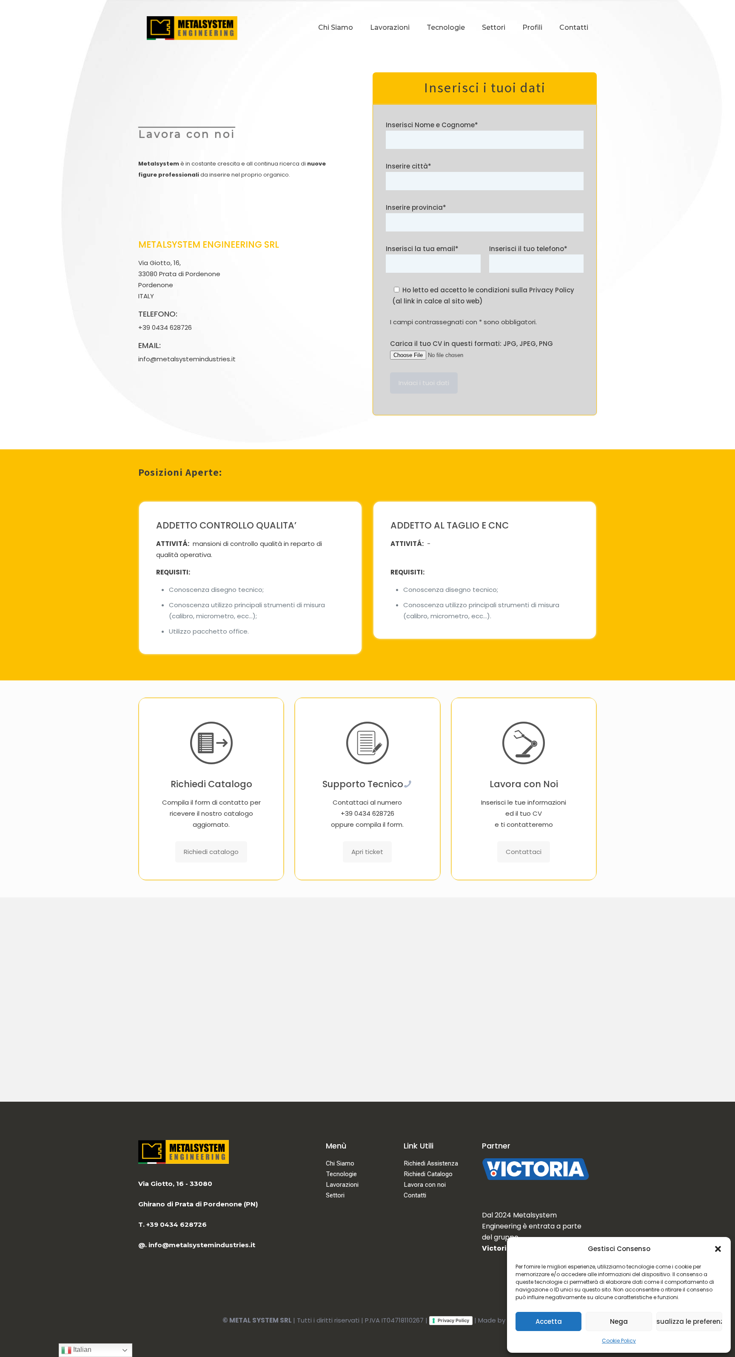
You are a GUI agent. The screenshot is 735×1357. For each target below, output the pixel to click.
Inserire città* (408, 166)
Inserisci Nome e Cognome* (432, 124)
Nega (619, 1321)
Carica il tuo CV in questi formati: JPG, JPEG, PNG (471, 343)
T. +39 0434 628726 (172, 1224)
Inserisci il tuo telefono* (528, 248)
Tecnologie (341, 1174)
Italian (81, 1349)
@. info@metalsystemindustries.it (196, 1245)
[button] (718, 1249)
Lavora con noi (425, 1184)
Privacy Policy (453, 1320)
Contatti (415, 1195)
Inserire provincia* (416, 207)
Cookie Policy (619, 1340)
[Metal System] (192, 27)
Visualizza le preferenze (689, 1321)
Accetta (549, 1321)
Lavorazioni (342, 1184)
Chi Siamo (340, 1163)
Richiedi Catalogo (428, 1174)
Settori (335, 1195)
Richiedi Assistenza (431, 1163)
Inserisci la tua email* (422, 248)
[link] (535, 1169)
